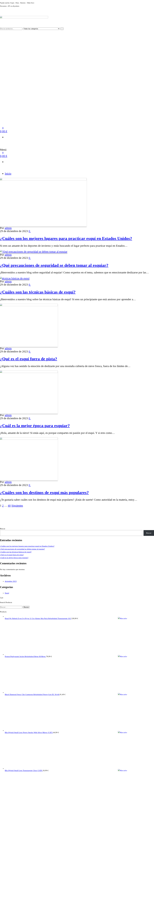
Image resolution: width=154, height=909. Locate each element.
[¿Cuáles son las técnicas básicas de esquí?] (14, 278)
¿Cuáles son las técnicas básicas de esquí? (38, 292)
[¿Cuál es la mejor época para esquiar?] (29, 372)
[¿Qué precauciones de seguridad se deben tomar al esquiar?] (33, 251)
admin (8, 228)
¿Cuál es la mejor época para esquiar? (35, 425)
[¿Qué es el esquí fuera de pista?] (29, 305)
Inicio (8, 173)
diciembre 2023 (11, 581)
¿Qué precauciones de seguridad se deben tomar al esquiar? (54, 265)
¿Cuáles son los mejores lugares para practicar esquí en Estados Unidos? (66, 238)
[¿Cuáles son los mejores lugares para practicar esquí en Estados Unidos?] (43, 179)
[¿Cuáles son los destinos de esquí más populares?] (29, 438)
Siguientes (17, 505)
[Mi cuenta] (1, 142)
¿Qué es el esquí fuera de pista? (28, 358)
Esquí (7, 593)
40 (9, 505)
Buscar (2, 529)
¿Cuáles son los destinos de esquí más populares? (44, 492)
